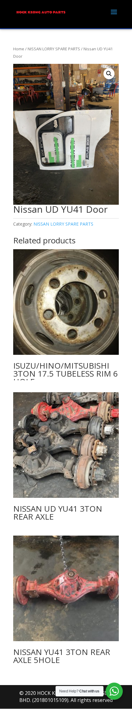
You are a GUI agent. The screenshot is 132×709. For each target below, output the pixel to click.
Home (18, 49)
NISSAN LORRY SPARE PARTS (54, 49)
